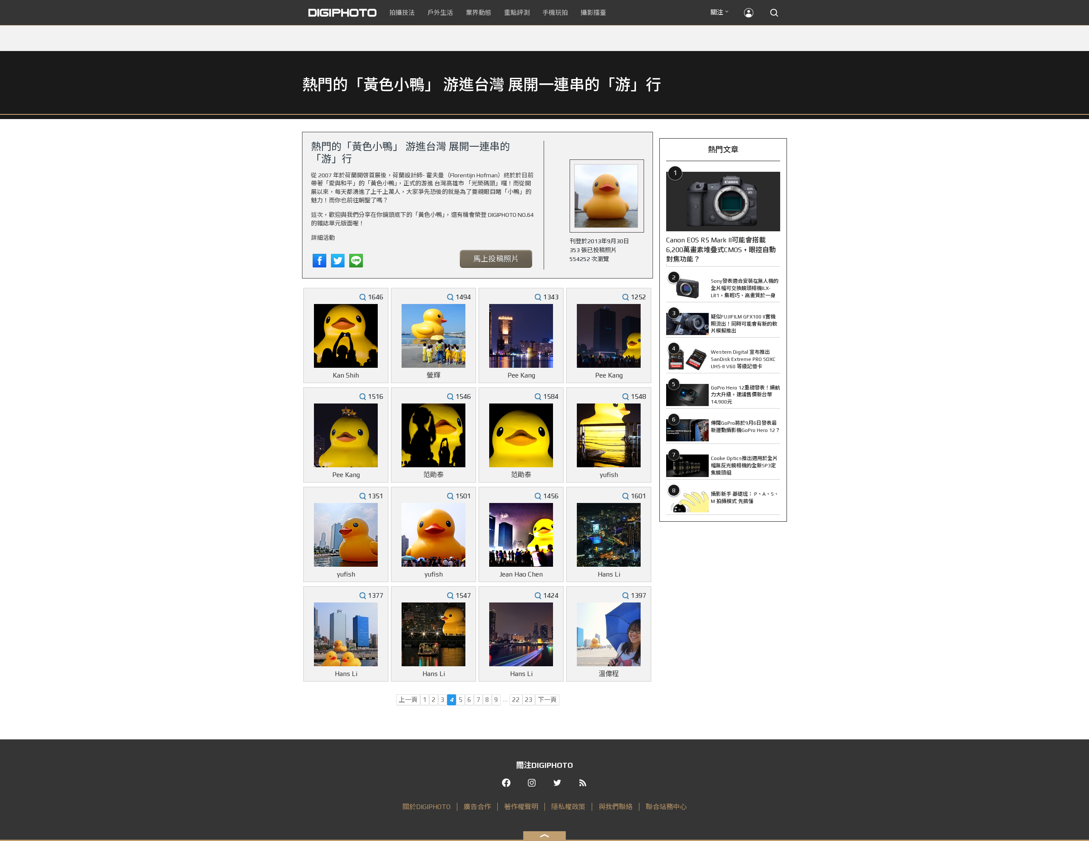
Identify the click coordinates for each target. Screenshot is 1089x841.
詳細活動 (323, 237)
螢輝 (433, 375)
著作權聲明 (521, 807)
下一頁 (547, 699)
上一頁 (408, 699)
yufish (609, 475)
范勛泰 (433, 475)
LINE (356, 260)
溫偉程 (609, 674)
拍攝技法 (402, 12)
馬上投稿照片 (496, 258)
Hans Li (609, 574)
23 (529, 699)
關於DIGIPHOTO (426, 807)
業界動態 (478, 12)
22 (516, 699)
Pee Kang (521, 375)
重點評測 (517, 12)
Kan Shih (346, 375)
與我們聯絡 (616, 807)
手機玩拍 (555, 12)
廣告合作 (477, 807)
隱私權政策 (568, 807)
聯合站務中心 (666, 807)
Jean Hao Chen (521, 574)
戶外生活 (440, 12)
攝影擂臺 (593, 12)
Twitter (338, 260)
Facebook (319, 260)
